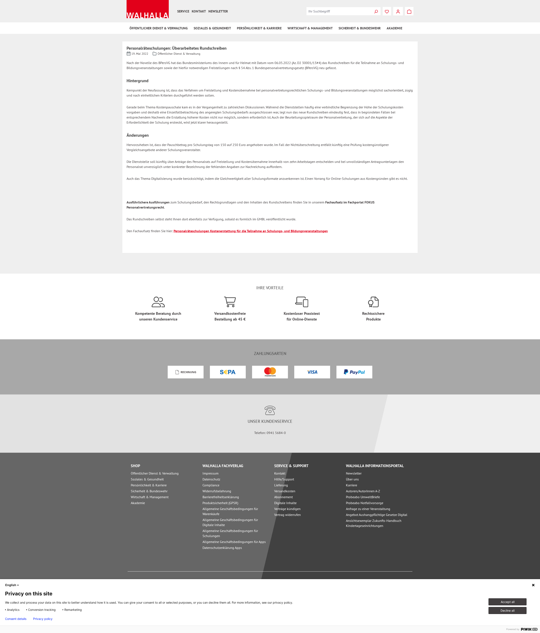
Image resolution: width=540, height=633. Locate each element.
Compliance (210, 485)
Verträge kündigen (287, 509)
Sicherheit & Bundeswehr (149, 491)
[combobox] (338, 11)
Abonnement (283, 497)
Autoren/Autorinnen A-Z (363, 491)
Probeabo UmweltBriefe (363, 497)
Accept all (507, 602)
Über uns (352, 479)
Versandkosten (284, 491)
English (10, 585)
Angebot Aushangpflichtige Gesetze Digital (376, 515)
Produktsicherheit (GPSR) (220, 503)
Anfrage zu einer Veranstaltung (368, 509)
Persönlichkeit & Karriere (149, 485)
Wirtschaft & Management (150, 497)
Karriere (351, 485)
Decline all (507, 610)
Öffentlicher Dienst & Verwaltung (155, 473)
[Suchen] (376, 11)
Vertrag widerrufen (287, 515)
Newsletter (218, 11)
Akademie (138, 503)
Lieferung (281, 485)
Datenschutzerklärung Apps (222, 548)
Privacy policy (43, 619)
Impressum (210, 473)
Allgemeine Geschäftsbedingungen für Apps (234, 542)
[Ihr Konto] (398, 11)
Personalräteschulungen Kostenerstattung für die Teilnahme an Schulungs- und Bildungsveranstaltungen (251, 231)
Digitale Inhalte (285, 503)
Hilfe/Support (284, 479)
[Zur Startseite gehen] (148, 9)
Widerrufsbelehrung (216, 491)
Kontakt (199, 11)
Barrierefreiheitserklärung (220, 497)
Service (183, 11)
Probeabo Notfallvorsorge (364, 503)
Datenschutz (211, 479)
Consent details (15, 619)
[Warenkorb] (409, 11)
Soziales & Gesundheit (147, 479)
